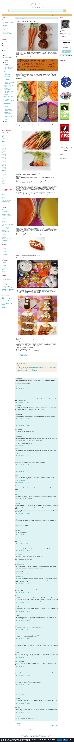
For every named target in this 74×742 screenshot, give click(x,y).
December (6, 52)
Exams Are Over (5, 201)
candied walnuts (32, 367)
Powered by (62, 55)
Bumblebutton (18, 576)
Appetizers (4, 211)
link (39, 255)
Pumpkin (4, 255)
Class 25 (4, 168)
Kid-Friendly (4, 240)
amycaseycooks (18, 564)
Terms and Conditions (64, 159)
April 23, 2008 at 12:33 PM (22, 638)
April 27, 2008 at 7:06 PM (22, 712)
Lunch (3, 218)
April (5, 65)
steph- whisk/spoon (19, 537)
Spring (3, 268)
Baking (22, 367)
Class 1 (3, 134)
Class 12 (4, 149)
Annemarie (17, 546)
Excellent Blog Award (8, 96)
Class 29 (4, 174)
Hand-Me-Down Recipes (7, 279)
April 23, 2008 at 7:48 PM (22, 657)
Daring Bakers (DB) (6, 286)
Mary (16, 448)
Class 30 (4, 176)
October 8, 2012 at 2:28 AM (23, 720)
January (6, 124)
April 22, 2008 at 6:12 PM (22, 482)
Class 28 (4, 173)
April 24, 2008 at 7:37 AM (22, 694)
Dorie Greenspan (30, 369)
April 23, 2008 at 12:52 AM (22, 550)
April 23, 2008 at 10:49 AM (22, 611)
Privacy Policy (63, 158)
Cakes (3, 233)
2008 (4, 50)
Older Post (55, 726)
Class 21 (4, 163)
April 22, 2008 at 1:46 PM (22, 433)
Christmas (4, 262)
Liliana (16, 687)
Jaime (16, 707)
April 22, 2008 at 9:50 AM (22, 418)
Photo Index (47, 15)
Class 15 (4, 154)
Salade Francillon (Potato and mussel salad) (8, 105)
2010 (4, 47)
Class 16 (4, 155)
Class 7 (3, 142)
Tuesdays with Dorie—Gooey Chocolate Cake (8, 118)
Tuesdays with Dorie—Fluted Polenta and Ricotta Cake (8, 69)
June (5, 62)
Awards (3, 297)
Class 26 (4, 170)
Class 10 (4, 147)
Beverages (4, 212)
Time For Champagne (6, 203)
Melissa (16, 530)
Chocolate (4, 248)
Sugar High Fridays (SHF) (7, 287)
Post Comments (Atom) (26, 729)
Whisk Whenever (68, 15)
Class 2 (3, 135)
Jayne (16, 641)
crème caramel (38, 229)
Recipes (52, 15)
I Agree (59, 739)
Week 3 (3, 195)
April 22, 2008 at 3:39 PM (22, 471)
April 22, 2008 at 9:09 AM (22, 388)
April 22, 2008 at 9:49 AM (22, 411)
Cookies (4, 234)
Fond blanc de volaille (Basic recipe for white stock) (8, 73)
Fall (3, 264)
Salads (3, 221)
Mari (16, 485)
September (6, 57)
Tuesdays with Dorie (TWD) (8, 289)
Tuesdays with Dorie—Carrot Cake (26, 21)
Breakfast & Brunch (6, 214)
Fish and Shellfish (6, 227)
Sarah (16, 606)
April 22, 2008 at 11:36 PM (22, 543)
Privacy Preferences (25, 740)
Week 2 (3, 194)
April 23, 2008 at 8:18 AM (22, 573)
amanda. (16, 392)
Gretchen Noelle (18, 661)
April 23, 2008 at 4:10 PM (22, 648)
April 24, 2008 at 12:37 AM (22, 675)
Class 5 (3, 139)
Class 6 (3, 141)
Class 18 (4, 158)
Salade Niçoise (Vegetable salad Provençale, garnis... (8, 113)
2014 (4, 41)
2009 (4, 48)
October (6, 55)
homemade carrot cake (40, 369)
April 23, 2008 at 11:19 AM (22, 629)
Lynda (16, 494)
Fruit (3, 250)
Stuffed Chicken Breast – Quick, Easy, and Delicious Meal (8, 28)
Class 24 (4, 167)
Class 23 (4, 165)
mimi (16, 652)
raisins (50, 369)
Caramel (4, 247)
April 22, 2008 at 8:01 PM (22, 500)
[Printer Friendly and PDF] (21, 364)
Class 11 (4, 148)
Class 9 (3, 145)
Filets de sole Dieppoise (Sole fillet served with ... (9, 82)
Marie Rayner (17, 595)
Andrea (16, 503)
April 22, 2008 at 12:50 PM (22, 425)
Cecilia (16, 679)
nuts (47, 369)
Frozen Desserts (5, 236)
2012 (4, 43)
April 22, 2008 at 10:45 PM (22, 513)
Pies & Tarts (4, 237)
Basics (3, 209)
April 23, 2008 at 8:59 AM (22, 583)
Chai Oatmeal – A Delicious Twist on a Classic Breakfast (7, 24)
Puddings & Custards (6, 238)
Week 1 (3, 192)
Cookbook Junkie (7, 94)
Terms (62, 15)
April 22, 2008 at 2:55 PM (22, 464)
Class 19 (4, 160)
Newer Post (18, 726)
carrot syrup (45, 367)
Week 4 (3, 197)
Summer (4, 269)
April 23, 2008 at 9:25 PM (22, 666)
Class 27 (4, 171)
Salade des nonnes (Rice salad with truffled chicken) (8, 109)
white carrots (34, 370)
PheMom (17, 633)
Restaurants (57, 15)
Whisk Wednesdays (6, 290)
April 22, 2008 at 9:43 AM (22, 402)
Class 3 (3, 136)
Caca (16, 716)
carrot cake (39, 367)
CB (15, 475)
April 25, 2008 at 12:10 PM (22, 703)
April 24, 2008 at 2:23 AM (22, 684)
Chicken (4, 225)
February (6, 123)
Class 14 (4, 152)
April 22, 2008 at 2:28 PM (22, 445)
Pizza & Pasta (5, 220)
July (5, 60)
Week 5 (3, 198)
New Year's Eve (5, 266)
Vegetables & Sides (6, 228)
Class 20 (4, 161)
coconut (50, 367)
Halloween (4, 265)
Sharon (16, 698)
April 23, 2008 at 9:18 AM (22, 592)
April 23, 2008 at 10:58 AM (22, 620)
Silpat (52, 181)
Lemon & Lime (5, 251)
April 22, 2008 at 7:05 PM (22, 491)
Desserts (4, 230)
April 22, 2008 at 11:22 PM (22, 534)
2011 (4, 45)
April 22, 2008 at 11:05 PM (22, 527)
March (5, 121)
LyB (16, 615)
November (6, 53)
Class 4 (3, 138)
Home (38, 15)
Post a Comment (18, 723)
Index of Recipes (22, 354)
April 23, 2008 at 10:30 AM (22, 602)
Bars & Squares (5, 231)
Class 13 (4, 151)
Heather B (17, 405)
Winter (3, 271)
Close (71, 739)
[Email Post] (18, 365)
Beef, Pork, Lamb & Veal (7, 224)
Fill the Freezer (5, 278)
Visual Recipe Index (23, 355)
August (5, 59)
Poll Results (4, 309)
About (42, 15)
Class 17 (4, 157)
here (26, 292)
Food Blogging (7, 76)
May (5, 64)
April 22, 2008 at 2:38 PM (22, 455)
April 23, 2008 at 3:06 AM (22, 561)
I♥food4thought (22, 480)
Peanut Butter (5, 254)
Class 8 (3, 144)
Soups (3, 222)
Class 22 (4, 164)
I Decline (65, 739)
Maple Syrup (4, 252)
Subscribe (66, 51)
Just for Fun (4, 304)
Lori (15, 467)
